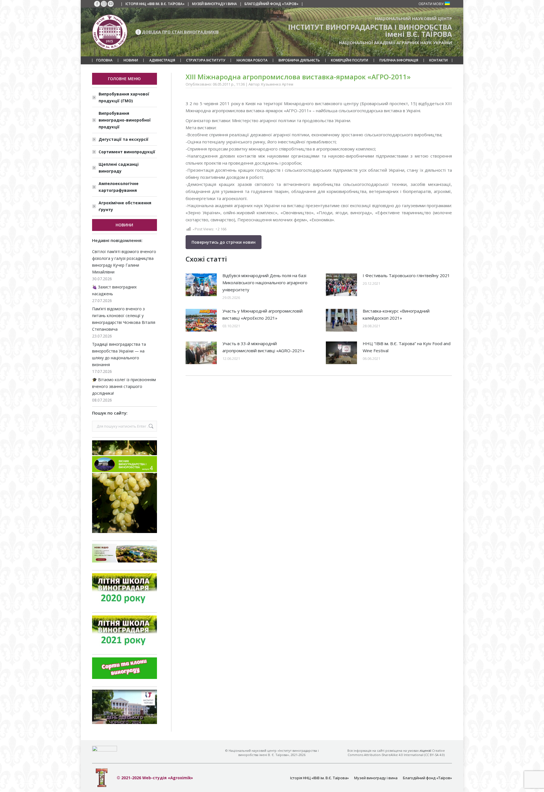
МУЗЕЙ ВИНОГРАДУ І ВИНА (214, 3)
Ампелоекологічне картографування (119, 187)
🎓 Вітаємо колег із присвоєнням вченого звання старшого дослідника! (124, 386)
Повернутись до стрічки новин (224, 242)
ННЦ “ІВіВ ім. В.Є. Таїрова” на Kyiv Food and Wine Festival (406, 347)
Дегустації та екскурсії (123, 139)
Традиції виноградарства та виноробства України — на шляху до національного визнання (119, 354)
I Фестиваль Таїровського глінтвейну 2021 (406, 275)
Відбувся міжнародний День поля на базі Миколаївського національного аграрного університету (264, 282)
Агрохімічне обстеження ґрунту (125, 206)
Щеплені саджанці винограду (119, 168)
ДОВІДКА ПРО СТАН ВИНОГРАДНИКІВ (180, 32)
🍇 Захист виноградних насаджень (114, 290)
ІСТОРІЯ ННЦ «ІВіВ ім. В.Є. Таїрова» (155, 3)
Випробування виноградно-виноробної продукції (125, 120)
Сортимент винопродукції (127, 151)
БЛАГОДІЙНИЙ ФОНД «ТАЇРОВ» (271, 3)
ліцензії (425, 750)
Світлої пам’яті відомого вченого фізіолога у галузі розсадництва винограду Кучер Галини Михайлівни (124, 262)
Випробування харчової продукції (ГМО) (124, 97)
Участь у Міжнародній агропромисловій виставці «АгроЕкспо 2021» (262, 314)
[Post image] (201, 284)
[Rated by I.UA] (104, 750)
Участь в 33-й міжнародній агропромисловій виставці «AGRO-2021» (263, 347)
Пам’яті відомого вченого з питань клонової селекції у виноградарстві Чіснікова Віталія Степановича (123, 319)
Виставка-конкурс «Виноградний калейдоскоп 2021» (396, 314)
